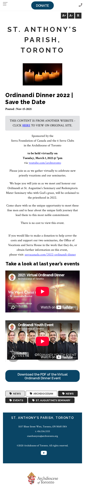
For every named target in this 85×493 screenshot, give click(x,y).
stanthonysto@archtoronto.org (42, 436)
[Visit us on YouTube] (44, 453)
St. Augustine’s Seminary (52, 400)
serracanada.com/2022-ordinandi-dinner (50, 255)
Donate (42, 6)
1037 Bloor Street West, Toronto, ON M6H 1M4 (42, 426)
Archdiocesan (42, 393)
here (26, 125)
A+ (64, 15)
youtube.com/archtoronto (45, 163)
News (16, 393)
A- (71, 15)
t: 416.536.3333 (42, 431)
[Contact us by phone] (80, 5)
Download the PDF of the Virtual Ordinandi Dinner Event (43, 376)
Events (17, 400)
